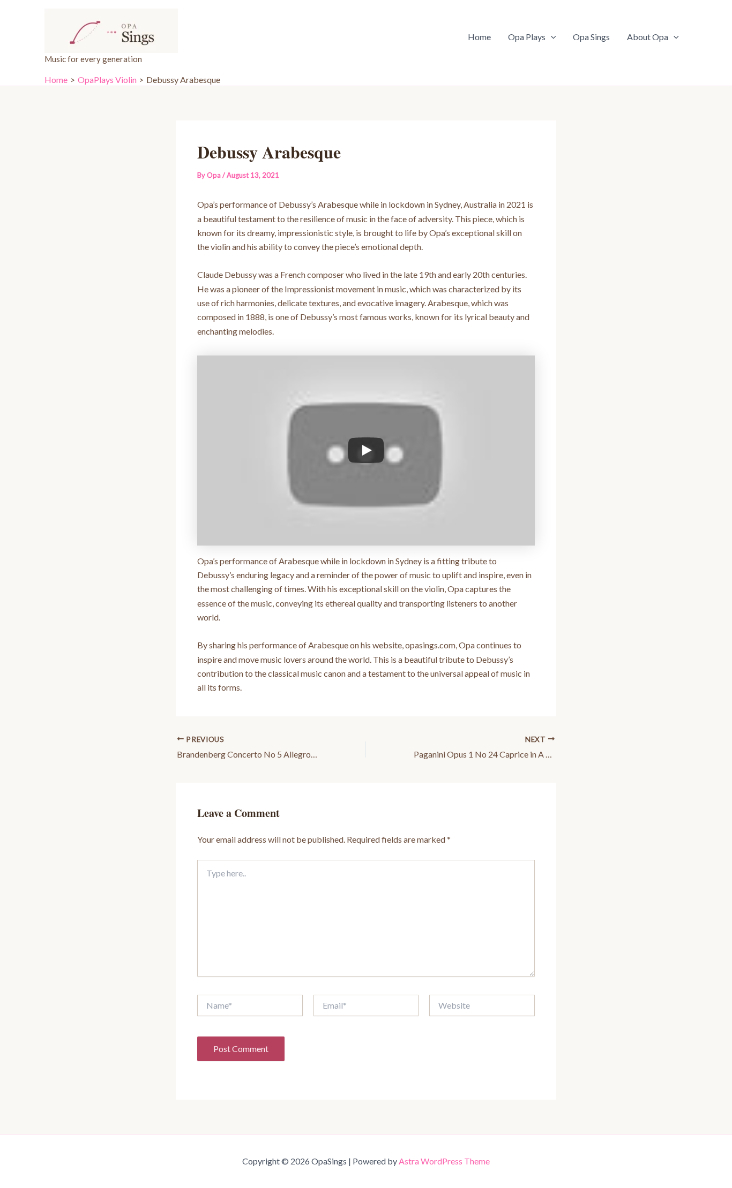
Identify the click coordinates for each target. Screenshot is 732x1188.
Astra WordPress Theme (444, 1161)
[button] (551, 37)
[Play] (366, 450)
